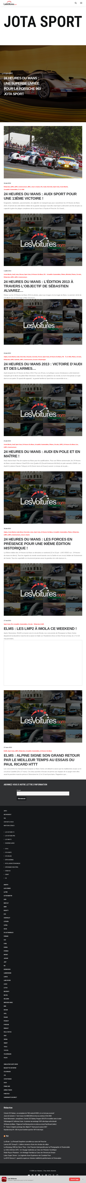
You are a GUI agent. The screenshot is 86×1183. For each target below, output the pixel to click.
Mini (5, 1006)
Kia (4, 965)
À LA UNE (21, 189)
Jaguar (6, 958)
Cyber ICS (7, 871)
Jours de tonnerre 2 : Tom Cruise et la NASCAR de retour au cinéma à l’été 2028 (27, 1116)
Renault (6, 1028)
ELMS (42, 624)
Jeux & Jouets (35, 187)
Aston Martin (64, 187)
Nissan (21, 274)
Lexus (5, 984)
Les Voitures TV (9, 832)
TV (7, 1136)
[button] (81, 3)
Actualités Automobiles (11, 189)
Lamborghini (7, 973)
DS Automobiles (8, 932)
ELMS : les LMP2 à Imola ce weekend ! (40, 628)
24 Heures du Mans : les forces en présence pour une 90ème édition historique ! (38, 543)
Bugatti (6, 910)
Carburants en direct (10, 1097)
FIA (42, 187)
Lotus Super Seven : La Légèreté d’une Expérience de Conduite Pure (27, 1155)
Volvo (5, 1057)
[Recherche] (75, 3)
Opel (5, 1013)
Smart (6, 1043)
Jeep (5, 962)
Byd (5, 914)
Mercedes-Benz (8, 1002)
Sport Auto (56, 187)
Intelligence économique (12, 863)
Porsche (6, 1024)
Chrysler (28, 357)
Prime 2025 (7, 1086)
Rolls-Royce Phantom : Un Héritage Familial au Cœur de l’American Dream (29, 1152)
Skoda (5, 1039)
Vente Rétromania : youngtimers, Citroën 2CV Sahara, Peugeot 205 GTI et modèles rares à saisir (32, 1119)
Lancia (6, 976)
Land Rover (7, 980)
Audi (44, 187)
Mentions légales (9, 825)
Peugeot (6, 1021)
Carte (5, 811)
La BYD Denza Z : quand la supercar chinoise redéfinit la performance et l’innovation (32, 1158)
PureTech (6, 1093)
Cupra (5, 925)
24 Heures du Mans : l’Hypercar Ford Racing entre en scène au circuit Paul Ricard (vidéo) (30, 1124)
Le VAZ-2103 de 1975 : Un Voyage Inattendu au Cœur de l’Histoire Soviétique (30, 1150)
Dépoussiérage (9, 860)
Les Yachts (8, 839)
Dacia (5, 929)
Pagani (6, 1017)
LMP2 (12, 187)
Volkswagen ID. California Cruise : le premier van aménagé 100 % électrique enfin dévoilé (30, 1121)
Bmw (21, 532)
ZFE (5, 1075)
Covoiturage (8, 1079)
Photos (74, 274)
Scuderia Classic (9, 843)
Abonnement (7, 814)
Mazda (6, 995)
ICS (6, 878)
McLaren (6, 999)
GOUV (5, 1082)
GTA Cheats (8, 852)
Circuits (78, 274)
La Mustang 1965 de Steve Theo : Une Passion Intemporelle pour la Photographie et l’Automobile (37, 1147)
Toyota (6, 1050)
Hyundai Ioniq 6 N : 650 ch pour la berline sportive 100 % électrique (23, 1130)
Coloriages (7, 1071)
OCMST (7, 874)
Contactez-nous (9, 822)
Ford (5, 943)
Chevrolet (49, 187)
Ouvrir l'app (74, 1179)
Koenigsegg (7, 969)
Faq (5, 818)
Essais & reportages (39, 359)
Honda (6, 947)
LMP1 (16, 187)
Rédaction (7, 187)
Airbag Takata (8, 1090)
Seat (5, 1035)
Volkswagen (7, 1054)
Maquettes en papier (10, 1068)
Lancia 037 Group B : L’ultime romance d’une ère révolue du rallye (26, 1144)
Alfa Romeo (7, 888)
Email (18, 790)
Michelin (68, 274)
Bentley (6, 903)
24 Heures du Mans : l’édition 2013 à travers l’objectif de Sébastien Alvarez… (38, 286)
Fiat (5, 940)
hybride (16, 359)
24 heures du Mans (37, 274)
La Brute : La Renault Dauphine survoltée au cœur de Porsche (25, 1141)
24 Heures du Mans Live (70, 444)
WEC (29, 187)
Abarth (6, 884)
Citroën (6, 921)
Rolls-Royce (7, 1032)
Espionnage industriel (11, 867)
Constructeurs (22, 187)
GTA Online (8, 856)
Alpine (6, 357)
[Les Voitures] (10, 3)
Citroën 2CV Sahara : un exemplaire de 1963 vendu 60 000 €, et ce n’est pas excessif (29, 1113)
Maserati (6, 991)
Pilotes (63, 274)
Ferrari (40, 357)
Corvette (34, 357)
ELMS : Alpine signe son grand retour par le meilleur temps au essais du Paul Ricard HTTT (42, 759)
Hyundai (6, 951)
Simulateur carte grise (11, 1064)
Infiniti (6, 954)
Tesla (5, 1046)
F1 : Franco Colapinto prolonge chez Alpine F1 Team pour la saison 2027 (25, 1127)
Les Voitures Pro (10, 836)
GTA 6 (6, 848)
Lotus (17, 274)
